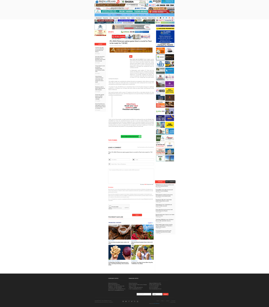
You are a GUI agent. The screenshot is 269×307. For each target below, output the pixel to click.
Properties (105, 18)
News (113, 14)
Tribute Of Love (151, 18)
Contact (167, 300)
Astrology (144, 18)
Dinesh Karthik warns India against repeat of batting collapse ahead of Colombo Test (100, 106)
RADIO (147, 14)
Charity (129, 14)
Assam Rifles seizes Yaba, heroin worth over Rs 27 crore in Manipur (164, 190)
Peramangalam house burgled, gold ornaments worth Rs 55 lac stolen (163, 231)
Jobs (111, 18)
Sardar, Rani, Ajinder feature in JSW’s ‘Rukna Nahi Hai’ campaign (99, 96)
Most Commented (170, 181)
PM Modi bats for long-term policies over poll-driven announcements (165, 185)
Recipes (124, 14)
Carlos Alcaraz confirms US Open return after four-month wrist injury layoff (99, 79)
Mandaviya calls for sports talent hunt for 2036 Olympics (100, 88)
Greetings (138, 18)
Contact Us (158, 14)
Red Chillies (123, 18)
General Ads (116, 18)
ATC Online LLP (156, 303)
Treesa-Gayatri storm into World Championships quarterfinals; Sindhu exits (100, 68)
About (162, 300)
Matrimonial (99, 18)
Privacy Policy (172, 302)
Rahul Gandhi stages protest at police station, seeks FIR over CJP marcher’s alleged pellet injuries (164, 226)
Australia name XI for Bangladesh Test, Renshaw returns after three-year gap (100, 58)
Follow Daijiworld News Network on (130, 136)
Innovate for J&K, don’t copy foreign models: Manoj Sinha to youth (164, 200)
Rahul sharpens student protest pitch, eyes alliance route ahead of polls (164, 195)
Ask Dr (132, 18)
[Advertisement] (119, 67)
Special (133, 14)
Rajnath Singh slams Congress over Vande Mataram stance (165, 215)
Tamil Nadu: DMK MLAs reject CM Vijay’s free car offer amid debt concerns (165, 220)
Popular (160, 181)
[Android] (157, 18)
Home (157, 300)
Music (128, 18)
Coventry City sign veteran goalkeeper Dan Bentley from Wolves (99, 49)
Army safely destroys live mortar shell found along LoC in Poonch (164, 210)
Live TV (142, 14)
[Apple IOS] (160, 18)
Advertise (152, 14)
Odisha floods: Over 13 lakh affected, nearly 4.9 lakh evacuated (164, 205)
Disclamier (173, 300)
